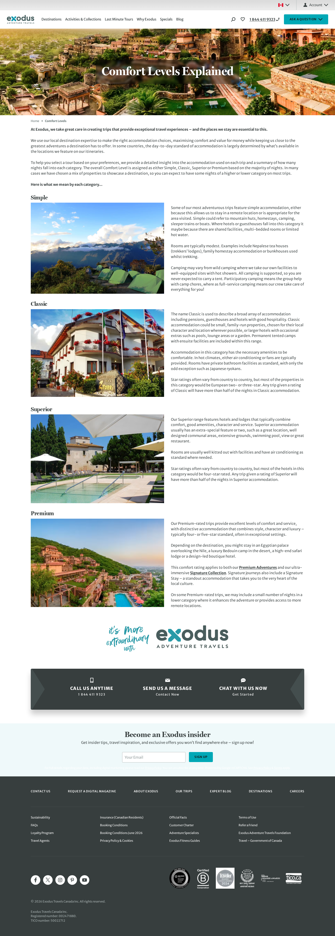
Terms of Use (247, 817)
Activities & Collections (83, 19)
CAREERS (297, 791)
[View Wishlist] (243, 19)
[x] (48, 880)
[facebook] (35, 880)
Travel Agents (40, 841)
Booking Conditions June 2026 (121, 833)
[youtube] (84, 880)
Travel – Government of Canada (260, 841)
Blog (179, 19)
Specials (166, 19)
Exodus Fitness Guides (184, 841)
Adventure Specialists (184, 833)
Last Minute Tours (119, 19)
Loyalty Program (42, 833)
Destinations (51, 19)
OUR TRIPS (184, 791)
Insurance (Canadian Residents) (121, 817)
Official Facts (178, 817)
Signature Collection (208, 573)
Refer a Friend (248, 825)
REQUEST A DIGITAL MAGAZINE (92, 791)
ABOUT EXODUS (146, 791)
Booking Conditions (114, 825)
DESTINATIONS (260, 791)
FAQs (34, 825)
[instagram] (60, 880)
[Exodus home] (20, 19)
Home (35, 121)
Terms (278, 768)
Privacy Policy (262, 768)
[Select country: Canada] (283, 5)
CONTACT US (40, 791)
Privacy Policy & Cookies (116, 841)
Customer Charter (181, 825)
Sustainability (40, 817)
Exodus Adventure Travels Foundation (265, 833)
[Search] (233, 19)
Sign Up (200, 757)
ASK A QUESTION (303, 19)
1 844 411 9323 (262, 19)
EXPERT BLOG (220, 791)
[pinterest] (72, 880)
